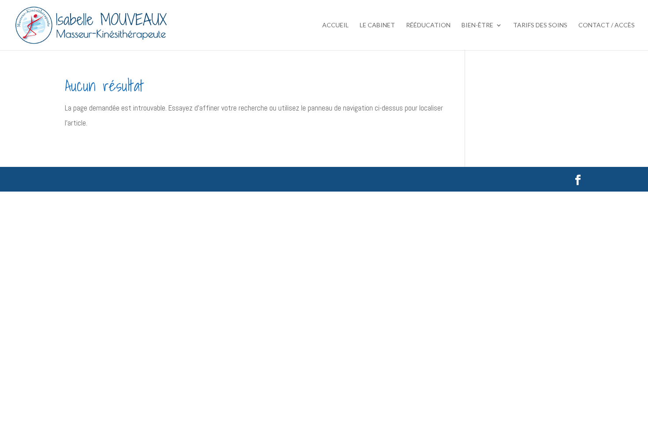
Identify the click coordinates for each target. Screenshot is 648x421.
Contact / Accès (606, 25)
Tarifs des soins (540, 25)
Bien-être (477, 25)
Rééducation (428, 25)
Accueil (335, 25)
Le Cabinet (377, 25)
